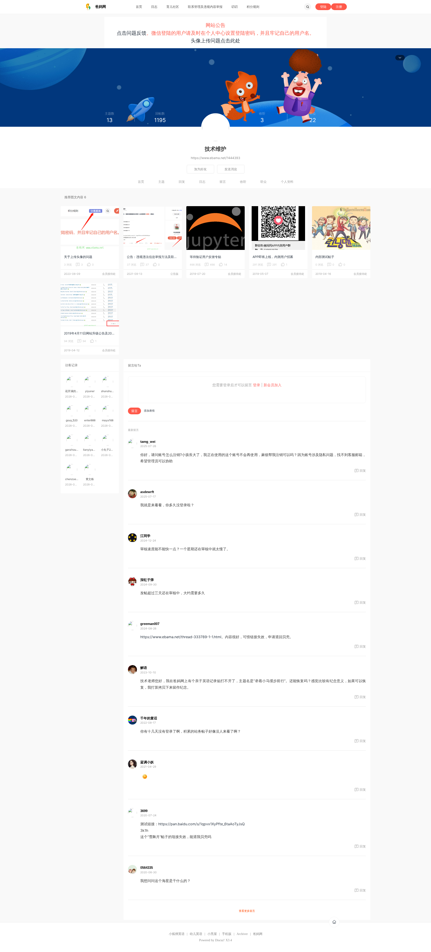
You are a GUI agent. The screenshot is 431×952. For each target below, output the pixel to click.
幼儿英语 (196, 934)
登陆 (323, 7)
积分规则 (253, 7)
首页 (139, 7)
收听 (243, 181)
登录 (256, 385)
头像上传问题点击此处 (215, 41)
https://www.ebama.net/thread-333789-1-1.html (180, 637)
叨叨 (234, 7)
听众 (263, 181)
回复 (182, 181)
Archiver (242, 934)
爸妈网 (257, 934)
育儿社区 (172, 7)
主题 (161, 181)
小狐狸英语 (177, 934)
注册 (339, 7)
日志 (154, 7)
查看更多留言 (247, 911)
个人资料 (287, 181)
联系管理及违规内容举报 (205, 7)
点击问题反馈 (131, 33)
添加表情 (149, 410)
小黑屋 (212, 934)
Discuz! (220, 940)
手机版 (226, 934)
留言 (223, 181)
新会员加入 (272, 385)
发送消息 (230, 169)
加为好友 (200, 169)
